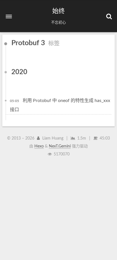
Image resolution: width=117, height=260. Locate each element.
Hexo (39, 146)
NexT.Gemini (60, 146)
